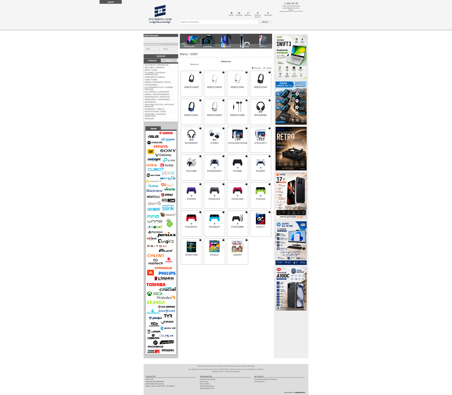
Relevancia (194, 64)
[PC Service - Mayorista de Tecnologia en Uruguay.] (160, 15)
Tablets (263, 46)
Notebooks (189, 46)
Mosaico (257, 68)
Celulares (226, 46)
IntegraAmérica (300, 392)
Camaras (207, 46)
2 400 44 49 (291, 3)
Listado (269, 68)
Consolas (244, 46)
